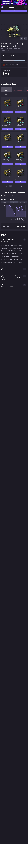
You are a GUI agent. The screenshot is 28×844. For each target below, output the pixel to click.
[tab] (5, 202)
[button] (7, 112)
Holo (2, 18)
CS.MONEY (3, 17)
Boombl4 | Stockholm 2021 (19, 17)
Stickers (9, 17)
